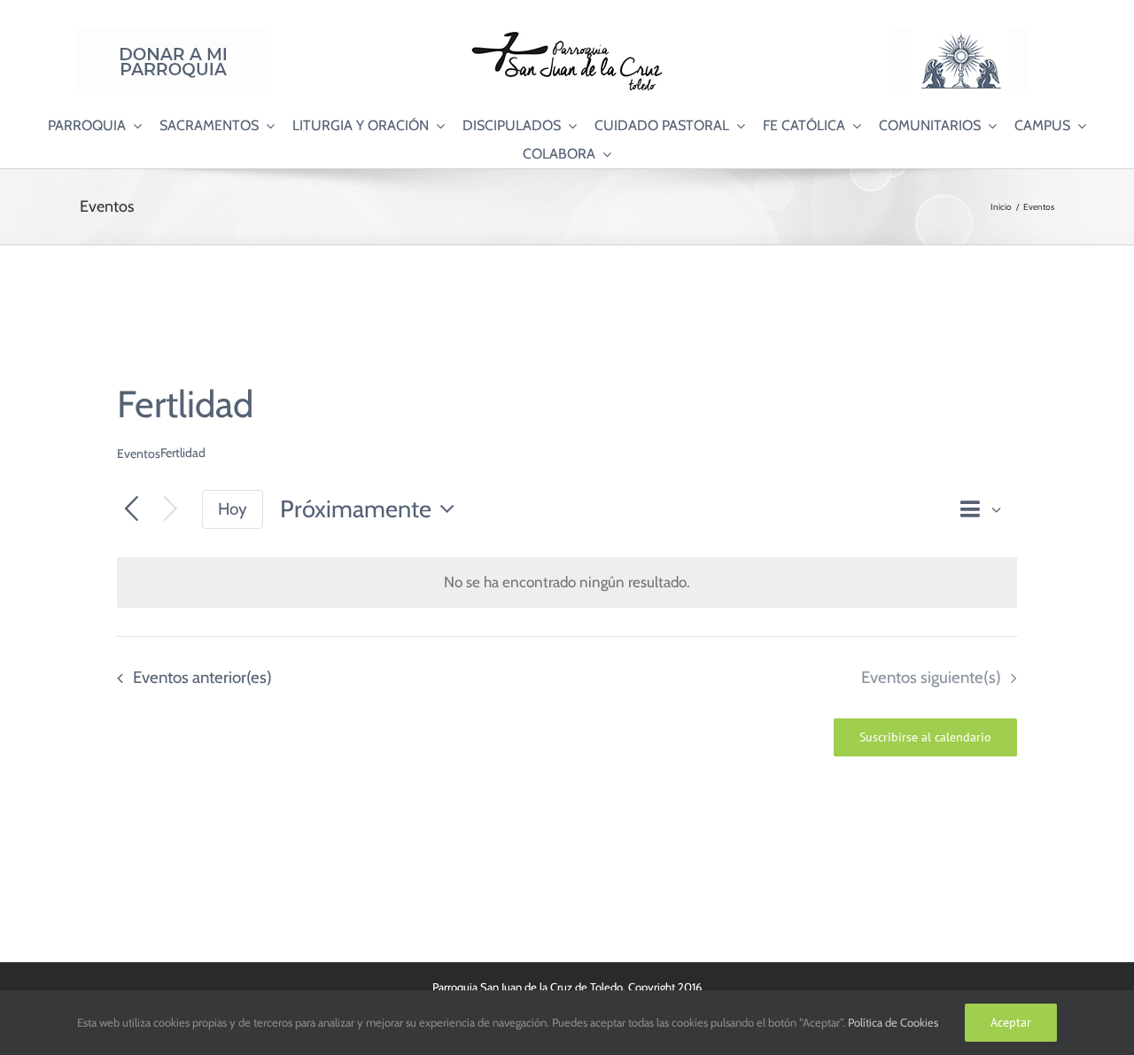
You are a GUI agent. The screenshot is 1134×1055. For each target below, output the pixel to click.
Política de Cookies (893, 1022)
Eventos (138, 454)
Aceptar (1010, 1022)
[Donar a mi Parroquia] (173, 34)
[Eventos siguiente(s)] (170, 509)
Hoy (232, 509)
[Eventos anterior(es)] (131, 509)
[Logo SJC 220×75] (567, 34)
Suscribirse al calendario (925, 737)
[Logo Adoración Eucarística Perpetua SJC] (960, 34)
